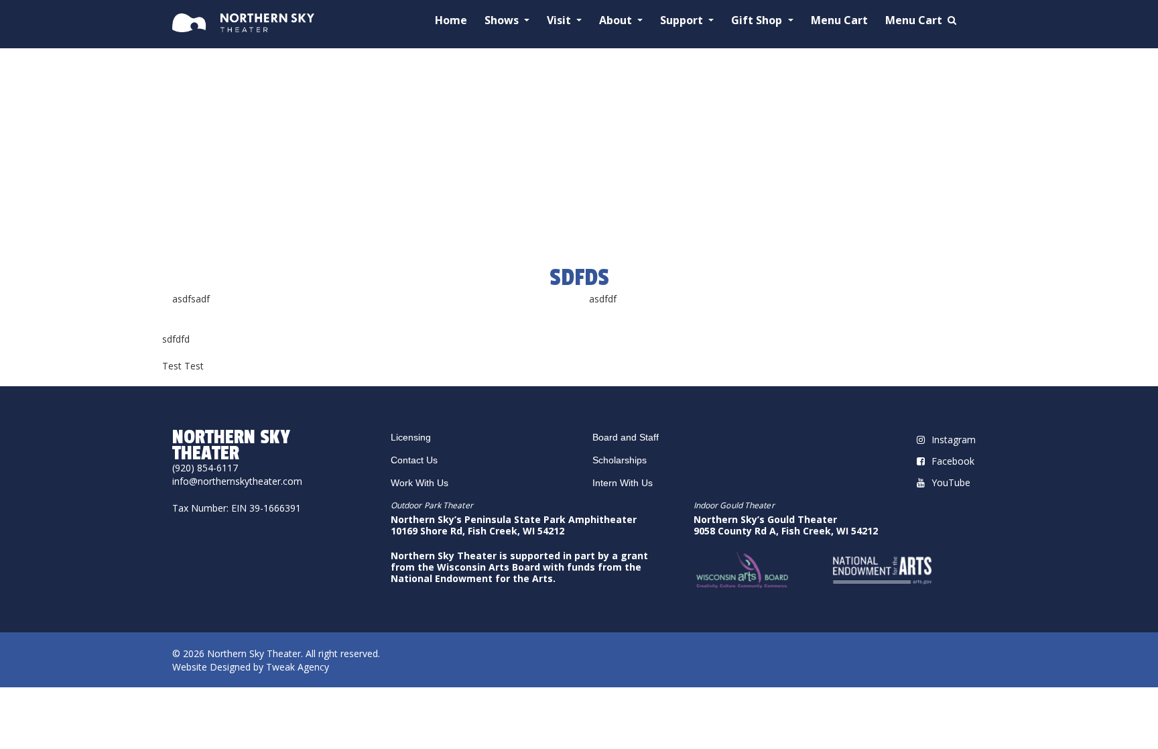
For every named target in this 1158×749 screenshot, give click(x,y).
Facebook (952, 461)
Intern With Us (622, 482)
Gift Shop (758, 20)
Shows (503, 20)
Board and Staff (625, 437)
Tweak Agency (297, 666)
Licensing (411, 437)
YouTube (950, 482)
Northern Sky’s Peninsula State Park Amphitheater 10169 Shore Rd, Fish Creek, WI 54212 (514, 525)
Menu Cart (839, 20)
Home (451, 20)
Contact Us (414, 460)
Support (683, 20)
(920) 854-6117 (205, 467)
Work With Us (419, 482)
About (617, 20)
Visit (560, 20)
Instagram (953, 439)
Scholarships (619, 460)
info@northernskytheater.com (237, 481)
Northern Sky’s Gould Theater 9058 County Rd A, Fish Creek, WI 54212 (786, 525)
